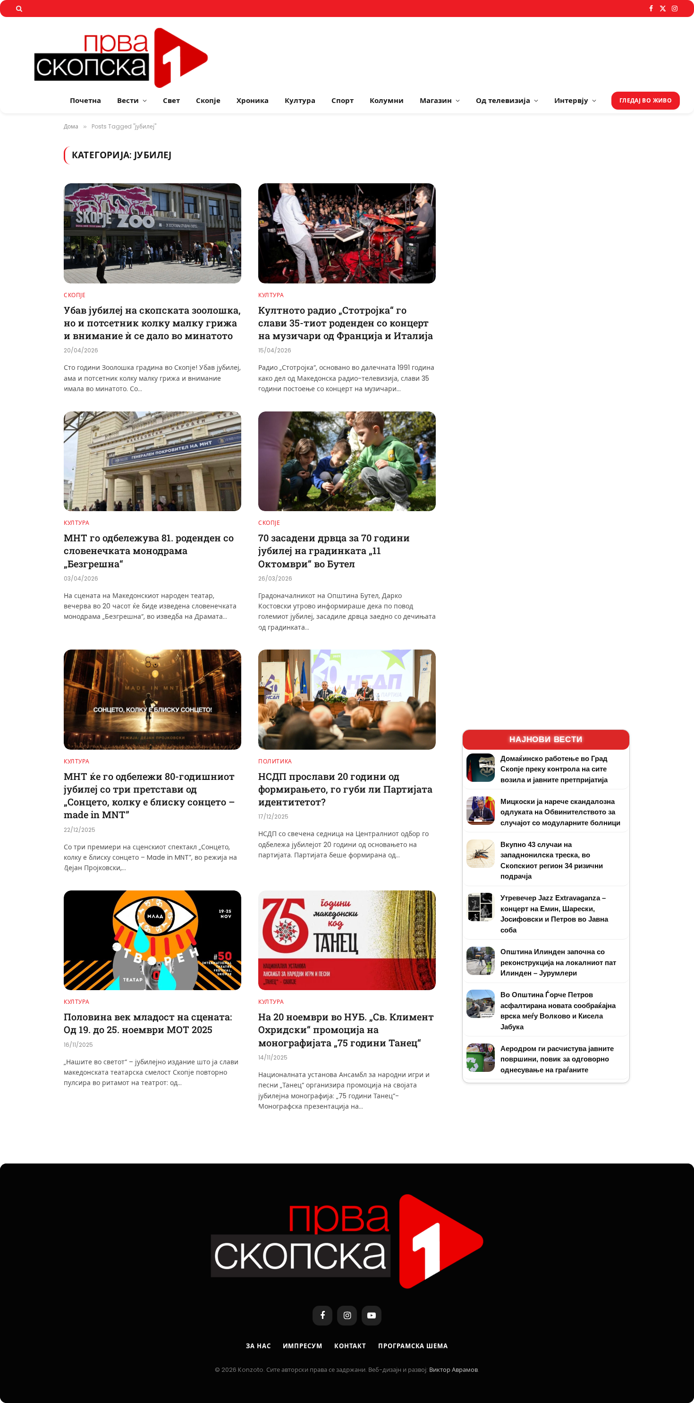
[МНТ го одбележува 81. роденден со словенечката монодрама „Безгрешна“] (152, 461)
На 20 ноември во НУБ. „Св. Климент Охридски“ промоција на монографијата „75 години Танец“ (346, 1029)
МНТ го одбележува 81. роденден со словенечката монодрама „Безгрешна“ (149, 550)
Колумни (387, 100)
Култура (300, 100)
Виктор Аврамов (453, 1369)
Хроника (253, 100)
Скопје (208, 100)
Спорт (342, 100)
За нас (258, 1346)
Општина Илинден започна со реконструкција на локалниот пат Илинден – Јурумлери (558, 962)
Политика (275, 761)
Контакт (350, 1346)
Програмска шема (413, 1346)
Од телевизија (503, 100)
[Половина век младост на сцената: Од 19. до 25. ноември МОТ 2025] (152, 940)
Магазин (436, 100)
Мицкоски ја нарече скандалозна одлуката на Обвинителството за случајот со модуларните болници (560, 812)
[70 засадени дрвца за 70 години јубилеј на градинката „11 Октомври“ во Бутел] (347, 461)
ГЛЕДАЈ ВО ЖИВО (645, 100)
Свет (171, 100)
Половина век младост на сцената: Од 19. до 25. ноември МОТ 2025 (148, 1022)
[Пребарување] (18, 8)
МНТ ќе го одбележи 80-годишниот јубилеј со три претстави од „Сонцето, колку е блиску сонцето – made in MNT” (149, 795)
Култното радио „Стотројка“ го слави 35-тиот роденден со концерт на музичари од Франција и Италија (345, 323)
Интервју (571, 100)
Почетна (85, 100)
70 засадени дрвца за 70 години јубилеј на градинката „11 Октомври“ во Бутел (334, 550)
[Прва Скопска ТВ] (132, 52)
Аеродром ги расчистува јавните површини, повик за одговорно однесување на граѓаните (557, 1059)
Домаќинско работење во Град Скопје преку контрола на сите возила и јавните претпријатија (554, 769)
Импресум (302, 1346)
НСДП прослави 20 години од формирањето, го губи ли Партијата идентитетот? (345, 789)
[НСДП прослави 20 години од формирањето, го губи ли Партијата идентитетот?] (347, 700)
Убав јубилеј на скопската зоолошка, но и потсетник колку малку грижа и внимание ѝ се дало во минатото (152, 323)
